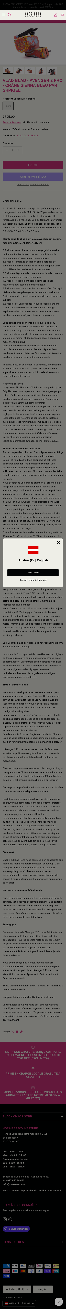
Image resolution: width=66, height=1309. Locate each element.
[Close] (59, 542)
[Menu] (3, 15)
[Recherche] (11, 15)
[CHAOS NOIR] (33, 15)
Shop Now (33, 572)
